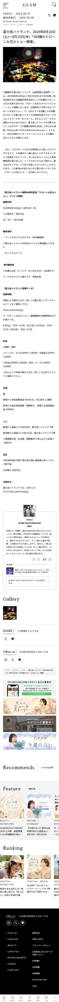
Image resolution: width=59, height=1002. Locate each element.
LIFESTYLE (29, 881)
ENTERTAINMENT (17, 957)
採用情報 (36, 973)
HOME (5, 25)
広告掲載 (36, 967)
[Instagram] (33, 559)
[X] (39, 559)
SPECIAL (41, 881)
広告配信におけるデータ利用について (42, 953)
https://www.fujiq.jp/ (13, 309)
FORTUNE (13, 970)
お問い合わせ (37, 939)
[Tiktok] (50, 559)
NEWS (21, 25)
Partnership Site (39, 979)
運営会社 (36, 933)
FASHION (13, 939)
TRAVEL (8, 14)
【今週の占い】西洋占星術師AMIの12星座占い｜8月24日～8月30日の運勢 (35, 832)
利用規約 (36, 960)
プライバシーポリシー (41, 945)
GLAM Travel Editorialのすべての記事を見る (27, 581)
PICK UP (12, 933)
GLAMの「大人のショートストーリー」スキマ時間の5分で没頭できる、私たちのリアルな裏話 (35, 890)
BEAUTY (12, 945)
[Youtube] (44, 559)
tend (34, 986)
